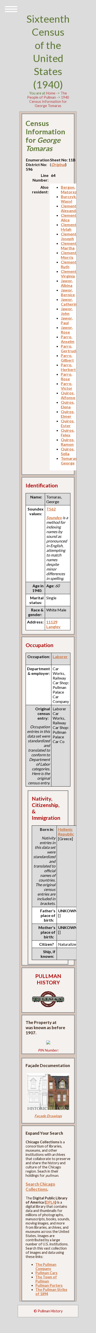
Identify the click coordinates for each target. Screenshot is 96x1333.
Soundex (54, 517)
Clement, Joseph (69, 236)
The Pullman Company (45, 1266)
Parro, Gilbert (67, 357)
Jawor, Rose (67, 329)
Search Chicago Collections (40, 1186)
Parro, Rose (66, 376)
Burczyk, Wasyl (69, 198)
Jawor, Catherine (70, 301)
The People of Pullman (47, 95)
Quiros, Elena (68, 404)
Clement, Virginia (69, 273)
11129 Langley (53, 624)
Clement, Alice (69, 217)
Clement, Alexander (70, 208)
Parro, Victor (66, 385)
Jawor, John (67, 311)
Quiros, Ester (68, 423)
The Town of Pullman (46, 1279)
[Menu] (11, 8)
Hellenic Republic (66, 831)
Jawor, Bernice (68, 292)
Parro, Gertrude (69, 348)
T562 (51, 509)
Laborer (60, 656)
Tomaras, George (69, 460)
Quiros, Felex (68, 432)
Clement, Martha (69, 245)
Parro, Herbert (68, 367)
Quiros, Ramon (68, 442)
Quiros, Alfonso (68, 395)
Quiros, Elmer (68, 413)
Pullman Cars (46, 1273)
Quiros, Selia (68, 451)
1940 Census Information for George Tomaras (49, 101)
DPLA (50, 1202)
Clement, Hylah (69, 227)
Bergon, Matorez (69, 189)
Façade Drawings (48, 1116)
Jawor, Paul (67, 320)
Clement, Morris (69, 255)
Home (50, 93)
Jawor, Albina (67, 283)
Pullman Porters (49, 1285)
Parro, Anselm (67, 339)
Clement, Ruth (69, 264)
